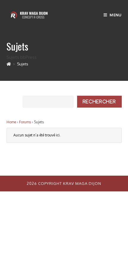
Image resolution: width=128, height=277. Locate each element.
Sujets (22, 64)
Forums (25, 122)
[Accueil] (9, 64)
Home (11, 122)
